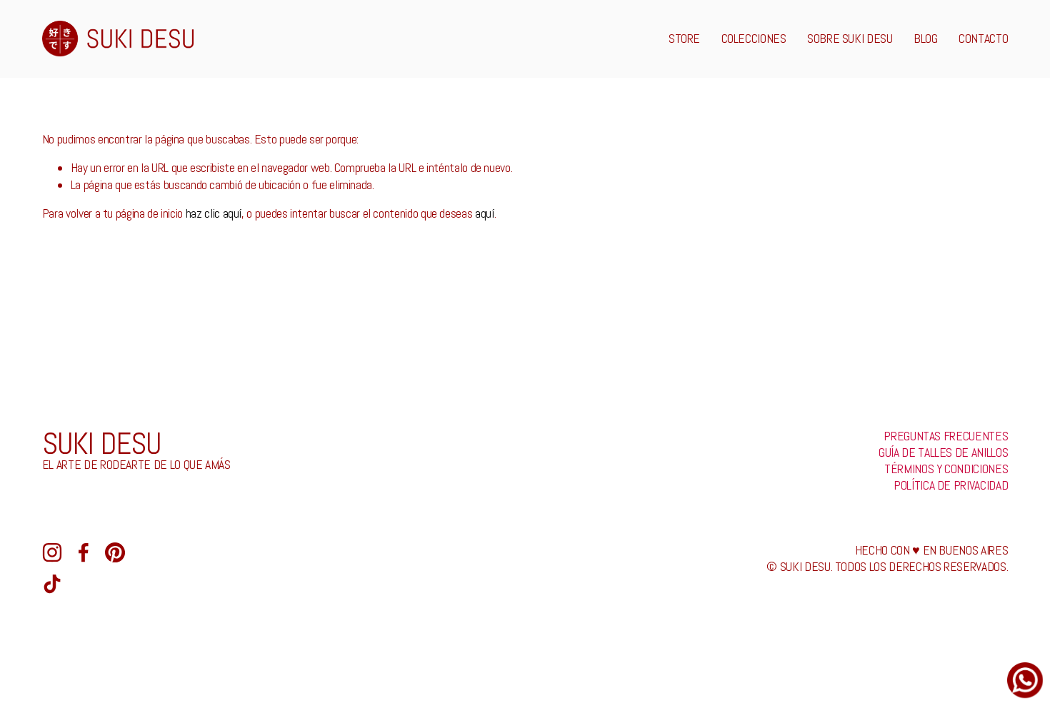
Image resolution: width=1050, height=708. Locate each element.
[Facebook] (84, 552)
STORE (684, 38)
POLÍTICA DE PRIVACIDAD (951, 485)
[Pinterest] (115, 552)
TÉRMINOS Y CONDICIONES (946, 469)
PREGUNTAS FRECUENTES (946, 436)
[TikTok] (52, 584)
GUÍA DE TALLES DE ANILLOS (943, 452)
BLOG (926, 38)
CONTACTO (983, 38)
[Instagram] (52, 552)
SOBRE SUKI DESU (850, 38)
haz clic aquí (213, 213)
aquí (484, 213)
